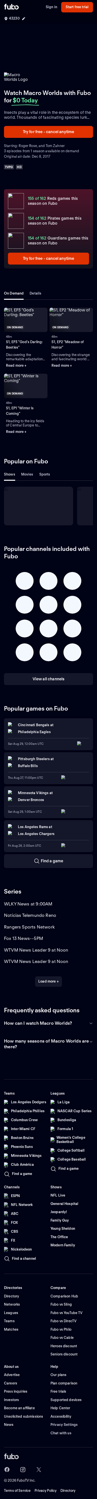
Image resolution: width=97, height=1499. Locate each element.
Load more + (48, 981)
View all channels (49, 679)
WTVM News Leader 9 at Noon (36, 950)
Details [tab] (35, 293)
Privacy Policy (45, 1491)
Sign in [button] (51, 7)
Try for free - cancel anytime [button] (48, 131)
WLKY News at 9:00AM (28, 903)
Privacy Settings (64, 1425)
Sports (44, 474)
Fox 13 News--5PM (23, 938)
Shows (9, 474)
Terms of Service (17, 1491)
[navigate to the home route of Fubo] (11, 7)
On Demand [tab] (14, 293)
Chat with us (60, 1433)
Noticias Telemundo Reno (30, 915)
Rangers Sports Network (29, 926)
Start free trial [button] (77, 7)
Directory (67, 1491)
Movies (27, 474)
